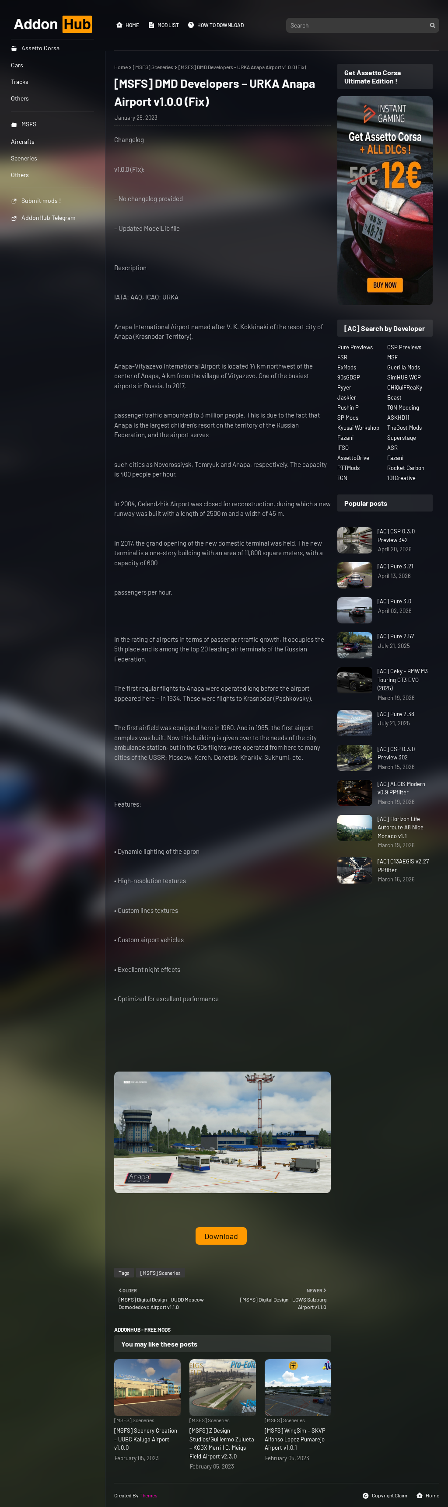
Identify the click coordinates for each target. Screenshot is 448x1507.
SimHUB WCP (404, 377)
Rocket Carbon (405, 467)
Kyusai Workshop (358, 427)
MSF (392, 357)
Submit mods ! (41, 200)
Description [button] (130, 267)
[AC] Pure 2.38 (396, 713)
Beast (394, 397)
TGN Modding (403, 407)
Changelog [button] (129, 139)
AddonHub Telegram (48, 217)
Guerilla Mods (403, 367)
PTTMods (348, 467)
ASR (392, 447)
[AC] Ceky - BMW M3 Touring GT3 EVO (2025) (403, 680)
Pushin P (348, 407)
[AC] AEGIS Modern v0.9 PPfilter (401, 788)
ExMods (346, 367)
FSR (342, 357)
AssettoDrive (353, 457)
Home (132, 25)
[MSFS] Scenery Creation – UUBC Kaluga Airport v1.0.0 (145, 1439)
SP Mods (347, 417)
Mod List (168, 25)
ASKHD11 (398, 417)
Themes (149, 1495)
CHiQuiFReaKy (404, 387)
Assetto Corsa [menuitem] (40, 48)
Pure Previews (355, 347)
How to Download (220, 25)
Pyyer (344, 387)
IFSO (343, 447)
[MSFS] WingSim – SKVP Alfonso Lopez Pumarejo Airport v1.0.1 (295, 1439)
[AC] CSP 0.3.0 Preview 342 (396, 535)
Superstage (401, 437)
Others (20, 174)
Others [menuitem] (20, 98)
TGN (342, 477)
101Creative (401, 477)
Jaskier (346, 397)
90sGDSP (348, 377)
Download (221, 1236)
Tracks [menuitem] (19, 81)
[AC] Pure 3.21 (395, 566)
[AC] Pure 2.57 (396, 636)
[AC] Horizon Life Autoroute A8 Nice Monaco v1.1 (401, 827)
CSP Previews (404, 347)
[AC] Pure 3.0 (394, 601)
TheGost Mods (404, 427)
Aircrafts (23, 141)
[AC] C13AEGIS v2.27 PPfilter (403, 866)
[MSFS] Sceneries (153, 67)
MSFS (28, 124)
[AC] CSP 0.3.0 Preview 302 (396, 753)
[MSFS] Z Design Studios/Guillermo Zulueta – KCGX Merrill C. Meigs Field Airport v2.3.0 (221, 1443)
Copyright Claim (389, 1495)
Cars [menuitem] (17, 65)
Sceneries (24, 158)
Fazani (345, 437)
